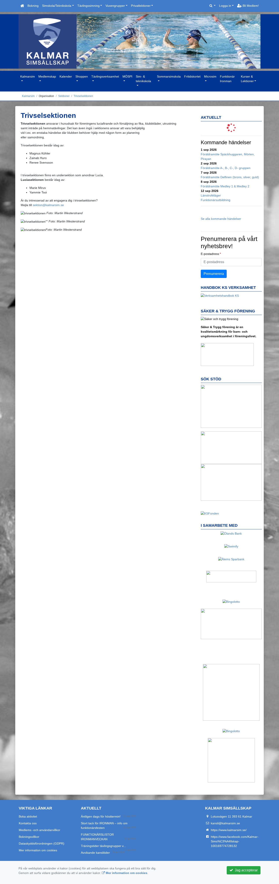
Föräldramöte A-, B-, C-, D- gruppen (225, 168)
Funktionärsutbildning (215, 200)
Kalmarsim (27, 76)
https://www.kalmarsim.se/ (229, 830)
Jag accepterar (245, 870)
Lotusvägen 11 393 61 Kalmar (231, 816)
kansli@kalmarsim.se (225, 823)
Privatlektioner (141, 5)
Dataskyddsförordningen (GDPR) (41, 843)
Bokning (33, 5)
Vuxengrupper (115, 5)
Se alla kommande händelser (221, 218)
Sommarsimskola (169, 76)
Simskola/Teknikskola (56, 5)
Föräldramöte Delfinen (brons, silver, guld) (230, 177)
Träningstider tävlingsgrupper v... (103, 846)
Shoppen (81, 76)
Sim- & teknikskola (143, 79)
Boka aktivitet (28, 816)
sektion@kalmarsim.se (48, 205)
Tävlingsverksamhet (105, 76)
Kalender (66, 76)
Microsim (210, 76)
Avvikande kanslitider (95, 852)
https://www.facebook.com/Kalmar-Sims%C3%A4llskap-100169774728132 (235, 841)
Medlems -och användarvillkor (39, 830)
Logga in (225, 5)
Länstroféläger (211, 195)
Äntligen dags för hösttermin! (101, 816)
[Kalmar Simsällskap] (139, 41)
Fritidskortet (192, 76)
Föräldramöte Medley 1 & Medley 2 (225, 186)
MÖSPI (127, 76)
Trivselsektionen (83, 96)
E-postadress (210, 254)
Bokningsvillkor (29, 836)
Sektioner (64, 96)
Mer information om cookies (38, 850)
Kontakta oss (28, 823)
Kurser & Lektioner (247, 79)
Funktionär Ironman (227, 79)
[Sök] (213, 6)
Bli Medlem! (250, 5)
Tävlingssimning (88, 5)
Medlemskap (47, 76)
